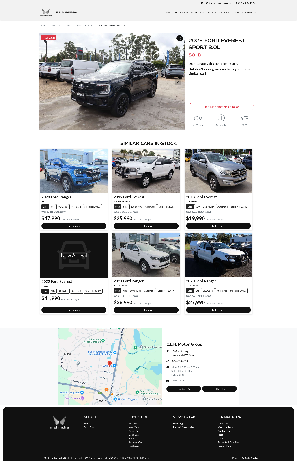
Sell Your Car (135, 442)
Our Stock (180, 12)
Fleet (220, 434)
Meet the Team (225, 427)
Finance (211, 12)
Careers (222, 438)
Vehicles (196, 12)
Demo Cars (134, 430)
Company (247, 12)
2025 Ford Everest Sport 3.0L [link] (111, 25)
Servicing (178, 423)
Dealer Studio (251, 458)
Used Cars (55, 25)
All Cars (133, 423)
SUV (90, 25)
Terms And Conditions (229, 442)
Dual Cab (89, 427)
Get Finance (73, 225)
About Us (223, 423)
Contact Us (184, 388)
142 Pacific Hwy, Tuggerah (218, 3)
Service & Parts (228, 12)
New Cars (134, 427)
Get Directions (219, 388)
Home (167, 12)
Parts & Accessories (183, 427)
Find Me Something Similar (221, 106)
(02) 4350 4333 (179, 360)
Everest (79, 25)
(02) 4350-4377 (246, 3)
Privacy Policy (225, 445)
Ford (68, 25)
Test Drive (134, 445)
